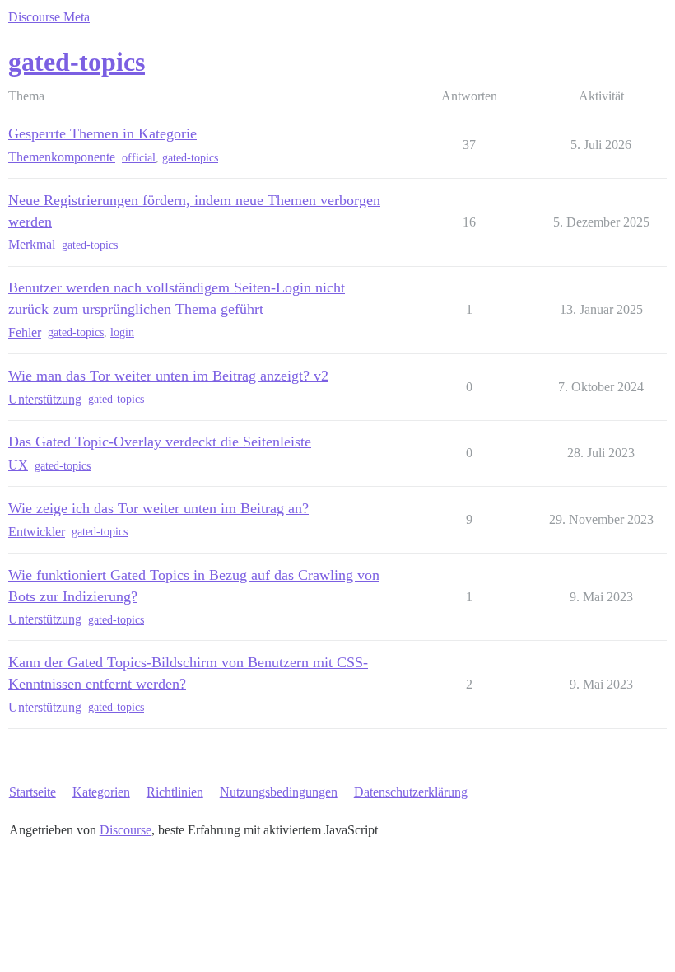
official (139, 158)
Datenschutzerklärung (411, 792)
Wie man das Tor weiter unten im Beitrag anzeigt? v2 (168, 375)
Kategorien (101, 792)
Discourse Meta (49, 17)
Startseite (32, 792)
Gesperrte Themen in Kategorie (102, 133)
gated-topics (190, 158)
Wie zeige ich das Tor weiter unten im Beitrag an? (158, 508)
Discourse (125, 830)
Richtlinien (175, 792)
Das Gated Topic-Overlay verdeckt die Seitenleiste (159, 441)
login (122, 332)
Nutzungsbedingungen (279, 792)
